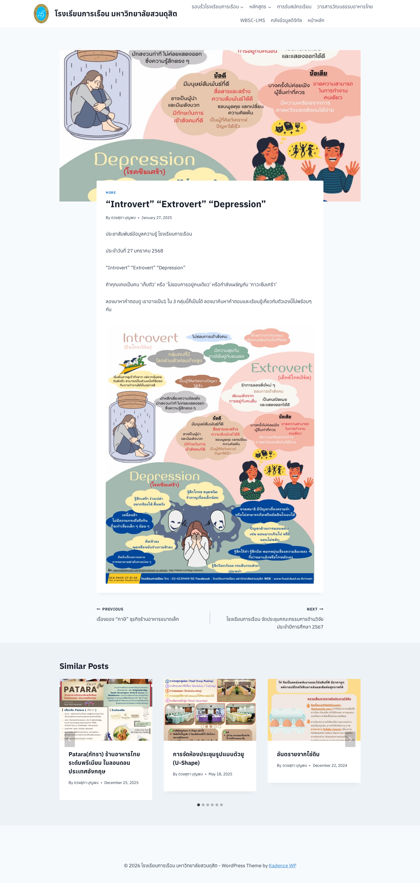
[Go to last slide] (70, 739)
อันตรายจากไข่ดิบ (298, 754)
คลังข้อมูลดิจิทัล (286, 20)
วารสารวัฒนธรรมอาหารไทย (345, 6)
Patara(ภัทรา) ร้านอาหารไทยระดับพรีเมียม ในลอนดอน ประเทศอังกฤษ (104, 762)
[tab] (198, 804)
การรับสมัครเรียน (294, 6)
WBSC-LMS (252, 20)
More (111, 192)
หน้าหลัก (316, 20)
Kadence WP (282, 865)
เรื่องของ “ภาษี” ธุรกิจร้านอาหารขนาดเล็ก (138, 614)
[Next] (350, 739)
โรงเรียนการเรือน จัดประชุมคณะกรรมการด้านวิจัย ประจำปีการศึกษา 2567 (275, 618)
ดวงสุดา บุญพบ (123, 217)
